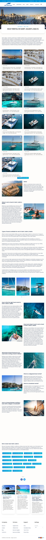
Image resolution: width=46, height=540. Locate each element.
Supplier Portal (15, 525)
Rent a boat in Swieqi (28, 453)
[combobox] (39, 527)
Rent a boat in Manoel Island (17, 456)
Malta (27, 4)
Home (14, 4)
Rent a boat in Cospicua (7, 463)
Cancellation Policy (27, 527)
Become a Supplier (16, 530)
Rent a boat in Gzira (6, 456)
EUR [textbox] (35, 527)
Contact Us (37, 4)
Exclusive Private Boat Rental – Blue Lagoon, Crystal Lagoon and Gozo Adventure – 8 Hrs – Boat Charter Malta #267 (11, 90)
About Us (31, 4)
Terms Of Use (26, 530)
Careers (3, 527)
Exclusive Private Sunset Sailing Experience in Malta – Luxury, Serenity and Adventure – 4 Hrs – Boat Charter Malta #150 (33, 111)
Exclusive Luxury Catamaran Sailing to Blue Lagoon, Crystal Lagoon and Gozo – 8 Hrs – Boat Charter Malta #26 (33, 154)
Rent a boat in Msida (32, 460)
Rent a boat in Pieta (38, 456)
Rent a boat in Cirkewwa (17, 470)
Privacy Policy (26, 532)
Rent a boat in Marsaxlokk (7, 467)
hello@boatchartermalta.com (11, 1)
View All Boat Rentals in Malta (23, 177)
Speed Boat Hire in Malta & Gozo (7, 497)
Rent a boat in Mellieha (7, 470)
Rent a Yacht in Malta (22, 497)
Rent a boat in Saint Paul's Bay (19, 467)
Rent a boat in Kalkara (37, 463)
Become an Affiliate (16, 532)
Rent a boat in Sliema (37, 453)
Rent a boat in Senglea (17, 463)
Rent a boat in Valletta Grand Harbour (19, 460)
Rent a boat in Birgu (27, 463)
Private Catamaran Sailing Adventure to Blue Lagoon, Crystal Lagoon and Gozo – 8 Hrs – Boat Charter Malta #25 (33, 133)
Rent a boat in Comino (7, 453)
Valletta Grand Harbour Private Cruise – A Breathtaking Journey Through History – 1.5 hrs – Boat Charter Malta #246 (12, 68)
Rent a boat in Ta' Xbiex (28, 456)
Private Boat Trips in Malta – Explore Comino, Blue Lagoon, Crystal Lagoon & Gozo (37, 498)
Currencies (36, 525)
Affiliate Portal (15, 527)
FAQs (24, 4)
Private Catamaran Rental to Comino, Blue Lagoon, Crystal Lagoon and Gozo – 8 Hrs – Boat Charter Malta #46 (12, 176)
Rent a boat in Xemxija (30, 467)
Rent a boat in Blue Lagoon (17, 453)
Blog (3, 530)
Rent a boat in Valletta (7, 460)
